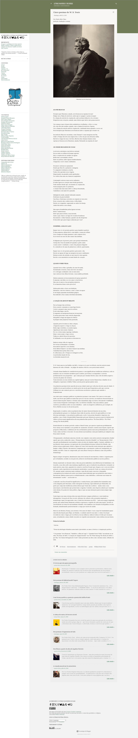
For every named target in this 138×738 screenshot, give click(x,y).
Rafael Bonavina (5, 147)
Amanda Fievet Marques (8, 118)
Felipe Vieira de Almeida (8, 126)
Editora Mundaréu (6, 167)
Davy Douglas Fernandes (8, 120)
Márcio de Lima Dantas (7, 141)
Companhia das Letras (7, 162)
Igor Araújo (4, 134)
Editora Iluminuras (6, 165)
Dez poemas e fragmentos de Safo (64, 632)
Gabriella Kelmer (6, 127)
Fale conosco (4, 48)
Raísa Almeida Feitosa (7, 148)
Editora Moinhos (5, 166)
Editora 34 (4, 163)
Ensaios (3, 67)
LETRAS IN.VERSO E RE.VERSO (63, 3)
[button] (113, 12)
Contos (3, 73)
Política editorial (59, 714)
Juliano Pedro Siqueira (7, 136)
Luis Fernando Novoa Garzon (9, 138)
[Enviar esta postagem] (57, 546)
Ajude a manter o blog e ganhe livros (11, 45)
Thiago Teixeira (5, 152)
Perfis (2, 66)
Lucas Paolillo (5, 137)
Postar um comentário (61, 552)
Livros (3, 65)
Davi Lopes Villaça (6, 119)
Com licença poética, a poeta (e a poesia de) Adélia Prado (71, 597)
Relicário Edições (5, 172)
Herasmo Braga (5, 133)
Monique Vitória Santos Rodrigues (10, 142)
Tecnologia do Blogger (84, 731)
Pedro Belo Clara (82, 546)
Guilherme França (6, 130)
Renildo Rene (4, 149)
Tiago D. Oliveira (5, 153)
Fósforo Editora (5, 169)
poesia (90, 546)
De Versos (62, 546)
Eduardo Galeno (5, 123)
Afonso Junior (5, 116)
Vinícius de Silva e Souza (8, 155)
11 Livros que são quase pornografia (65, 563)
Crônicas (3, 74)
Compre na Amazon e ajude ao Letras (11, 46)
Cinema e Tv (4, 69)
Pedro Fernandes (5, 145)
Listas (2, 77)
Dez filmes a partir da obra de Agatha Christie (68, 649)
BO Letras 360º (5, 70)
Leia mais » (110, 575)
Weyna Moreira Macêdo (7, 156)
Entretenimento (71, 546)
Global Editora (5, 170)
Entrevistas (4, 78)
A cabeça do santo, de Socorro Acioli (65, 614)
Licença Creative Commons (73, 711)
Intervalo (3, 71)
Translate (61, 721)
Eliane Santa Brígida (6, 125)
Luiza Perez (4, 140)
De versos (3, 75)
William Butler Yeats (100, 546)
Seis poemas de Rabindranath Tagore (65, 580)
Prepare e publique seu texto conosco (11, 44)
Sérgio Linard (5, 151)
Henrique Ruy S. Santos (7, 131)
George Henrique (6, 129)
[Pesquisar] (116, 4)
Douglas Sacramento (6, 122)
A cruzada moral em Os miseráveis (64, 666)
